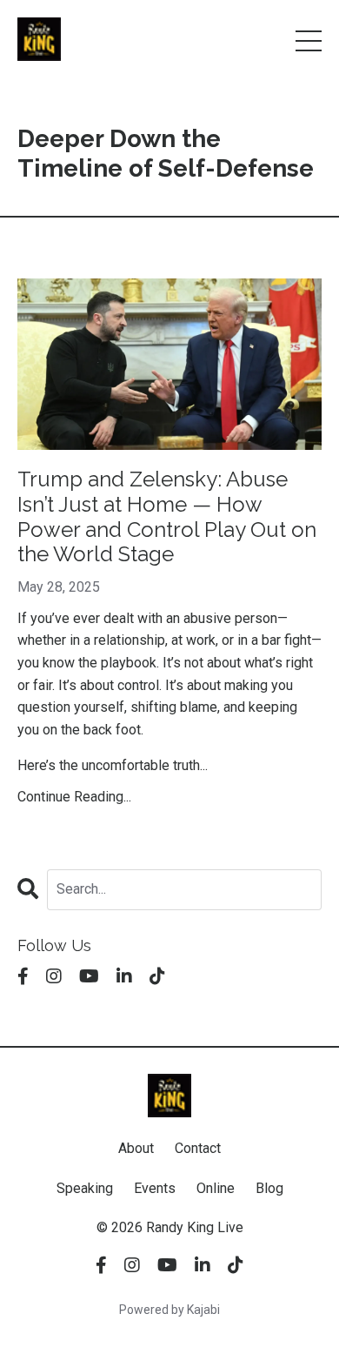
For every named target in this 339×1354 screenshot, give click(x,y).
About (136, 1148)
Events (155, 1188)
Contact (198, 1148)
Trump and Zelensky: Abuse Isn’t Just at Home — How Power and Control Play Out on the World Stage (166, 516)
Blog (269, 1188)
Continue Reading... (74, 796)
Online (215, 1188)
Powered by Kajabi (169, 1310)
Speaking (84, 1188)
